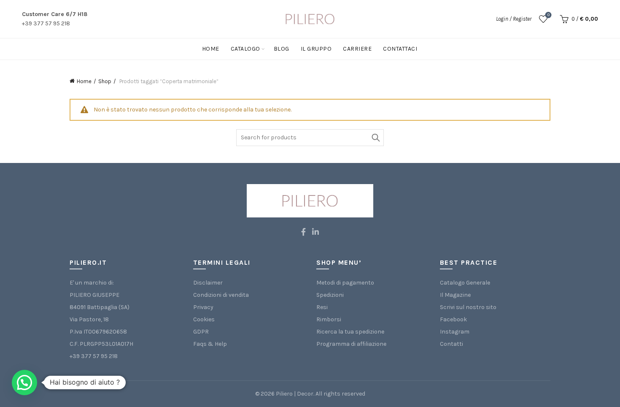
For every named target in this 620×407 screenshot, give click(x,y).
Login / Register (513, 19)
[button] (24, 382)
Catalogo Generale (465, 282)
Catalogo (245, 48)
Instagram (454, 331)
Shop (104, 81)
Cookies (204, 319)
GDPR (201, 331)
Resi (322, 307)
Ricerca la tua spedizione (350, 331)
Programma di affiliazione (351, 343)
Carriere (357, 48)
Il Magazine (455, 294)
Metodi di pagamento (345, 282)
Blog (281, 48)
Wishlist (548, 15)
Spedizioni (330, 294)
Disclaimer (208, 282)
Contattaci (400, 48)
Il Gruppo (316, 48)
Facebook (453, 319)
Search (375, 137)
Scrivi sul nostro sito (468, 307)
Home (210, 48)
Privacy (203, 307)
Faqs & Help (210, 343)
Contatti (451, 343)
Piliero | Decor (294, 393)
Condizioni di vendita (221, 294)
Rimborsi (328, 319)
